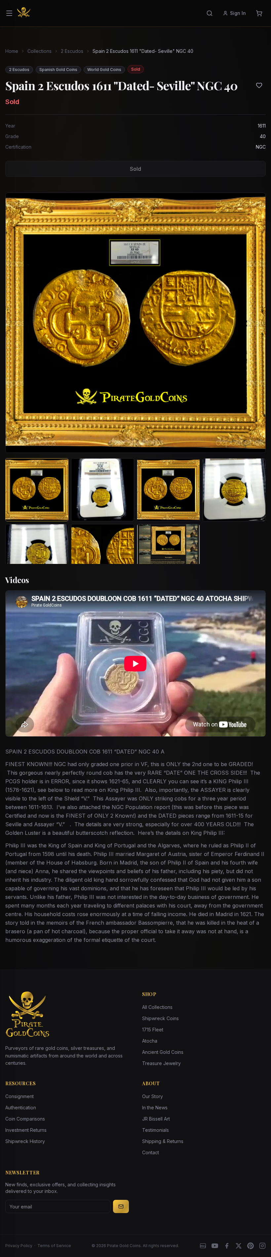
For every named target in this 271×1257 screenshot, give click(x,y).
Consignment (19, 1096)
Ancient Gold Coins (162, 1052)
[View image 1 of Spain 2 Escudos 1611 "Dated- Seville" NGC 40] (36, 489)
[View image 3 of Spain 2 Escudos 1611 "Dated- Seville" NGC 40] (168, 489)
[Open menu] (9, 13)
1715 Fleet (152, 1029)
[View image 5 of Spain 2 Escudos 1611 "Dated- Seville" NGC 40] (36, 555)
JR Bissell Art (156, 1119)
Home (11, 51)
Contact (150, 1152)
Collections (39, 51)
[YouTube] (215, 1245)
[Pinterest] (250, 1245)
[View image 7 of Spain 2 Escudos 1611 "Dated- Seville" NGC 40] (168, 555)
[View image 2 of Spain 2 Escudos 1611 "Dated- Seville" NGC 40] (102, 489)
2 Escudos (72, 51)
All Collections (157, 1007)
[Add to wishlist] (259, 85)
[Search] (209, 13)
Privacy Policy (18, 1245)
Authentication (20, 1107)
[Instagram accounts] (262, 1245)
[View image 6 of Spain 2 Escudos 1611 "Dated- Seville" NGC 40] (102, 555)
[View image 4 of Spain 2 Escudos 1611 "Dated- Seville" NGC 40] (234, 489)
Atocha (149, 1041)
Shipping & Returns (162, 1141)
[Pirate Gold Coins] (23, 13)
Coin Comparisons (25, 1119)
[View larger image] (135, 323)
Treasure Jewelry (161, 1063)
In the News (155, 1107)
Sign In (238, 13)
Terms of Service (54, 1245)
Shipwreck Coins (160, 1018)
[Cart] (259, 13)
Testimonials (155, 1130)
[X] (238, 1245)
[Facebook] (226, 1245)
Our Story (152, 1096)
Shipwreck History (25, 1141)
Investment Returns (26, 1130)
